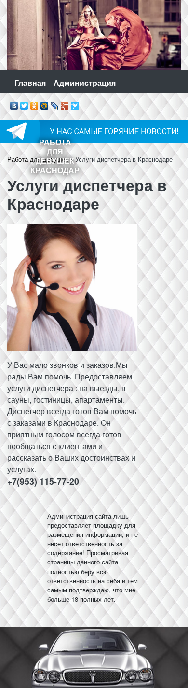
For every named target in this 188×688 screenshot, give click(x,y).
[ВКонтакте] (14, 103)
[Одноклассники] (34, 103)
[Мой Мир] (45, 103)
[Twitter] (24, 103)
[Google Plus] (65, 103)
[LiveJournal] (55, 103)
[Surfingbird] (75, 103)
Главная (30, 82)
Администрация (85, 82)
